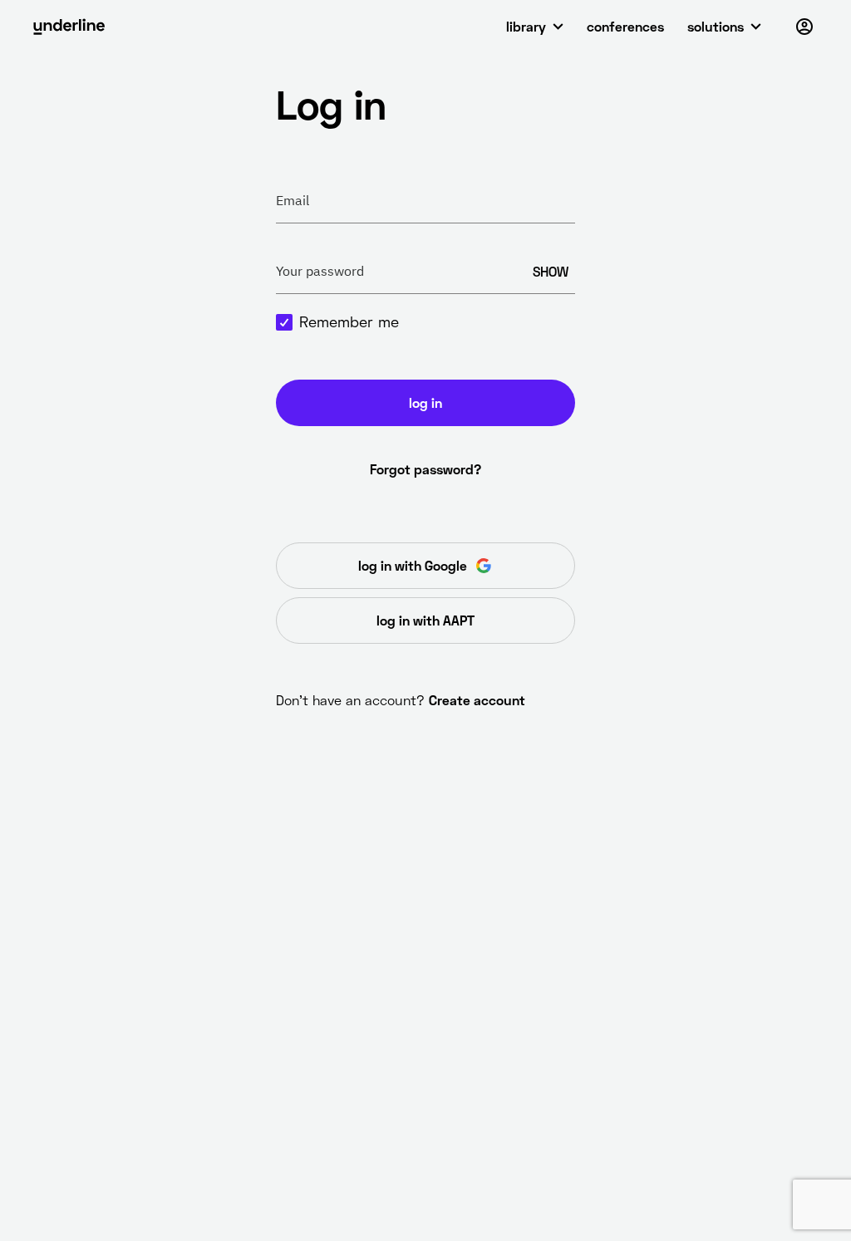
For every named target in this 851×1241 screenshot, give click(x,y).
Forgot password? (425, 469)
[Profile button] (804, 26)
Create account (477, 700)
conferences (625, 26)
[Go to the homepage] (69, 26)
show (550, 271)
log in (425, 402)
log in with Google (412, 565)
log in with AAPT (425, 620)
